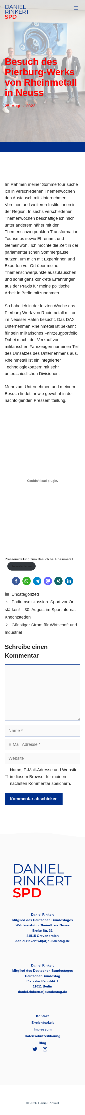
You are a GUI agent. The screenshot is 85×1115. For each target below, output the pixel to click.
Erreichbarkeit (42, 1022)
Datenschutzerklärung (42, 1036)
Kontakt (42, 1016)
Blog (42, 1043)
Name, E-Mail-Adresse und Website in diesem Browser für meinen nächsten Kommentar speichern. (43, 776)
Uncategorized (25, 594)
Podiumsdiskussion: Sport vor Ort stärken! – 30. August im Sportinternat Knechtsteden (40, 609)
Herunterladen (21, 566)
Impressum (42, 1029)
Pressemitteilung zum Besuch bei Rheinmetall (39, 559)
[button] (16, 581)
